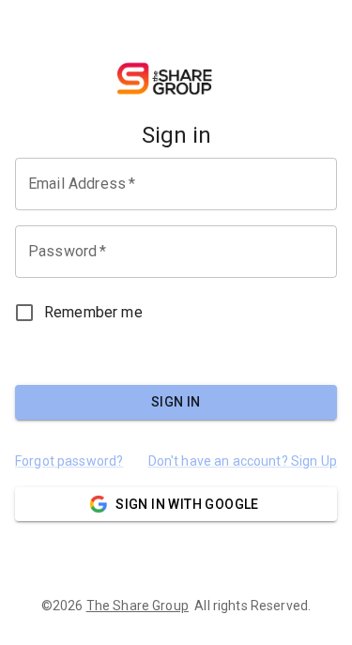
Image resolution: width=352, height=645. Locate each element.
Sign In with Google (187, 504)
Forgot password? (69, 460)
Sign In (176, 401)
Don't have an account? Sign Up (243, 460)
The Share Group (137, 605)
